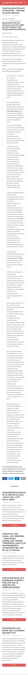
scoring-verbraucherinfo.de (13, 2)
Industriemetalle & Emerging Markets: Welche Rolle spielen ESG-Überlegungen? (13, 583)
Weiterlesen (14, 525)
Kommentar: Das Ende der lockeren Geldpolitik (13, 630)
